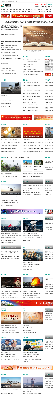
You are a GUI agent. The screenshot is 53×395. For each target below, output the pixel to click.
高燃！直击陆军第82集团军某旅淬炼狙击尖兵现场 (9, 298)
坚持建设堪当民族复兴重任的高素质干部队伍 (8, 242)
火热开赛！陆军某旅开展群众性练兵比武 (30, 297)
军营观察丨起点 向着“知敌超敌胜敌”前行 (8, 205)
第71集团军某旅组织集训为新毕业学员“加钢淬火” (31, 174)
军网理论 (3, 220)
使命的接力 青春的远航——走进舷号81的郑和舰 (9, 295)
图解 (23, 11)
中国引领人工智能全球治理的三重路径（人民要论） (9, 235)
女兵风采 (25, 183)
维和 (42, 9)
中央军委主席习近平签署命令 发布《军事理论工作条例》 (33, 136)
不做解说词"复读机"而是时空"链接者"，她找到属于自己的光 (33, 202)
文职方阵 (25, 341)
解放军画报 (43, 4)
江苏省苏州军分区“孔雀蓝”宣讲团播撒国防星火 (31, 358)
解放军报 (37, 4)
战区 (14, 9)
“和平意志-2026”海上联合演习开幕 (7, 207)
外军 (50, 11)
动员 (47, 9)
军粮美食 (47, 314)
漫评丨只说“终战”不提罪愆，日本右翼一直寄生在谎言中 (32, 231)
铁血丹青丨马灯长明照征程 (27, 261)
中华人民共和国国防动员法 (5, 356)
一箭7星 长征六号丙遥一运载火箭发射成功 (30, 390)
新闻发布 (25, 80)
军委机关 (25, 124)
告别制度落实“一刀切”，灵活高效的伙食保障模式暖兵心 (32, 176)
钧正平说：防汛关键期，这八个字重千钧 (30, 235)
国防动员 (3, 341)
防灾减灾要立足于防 (26, 242)
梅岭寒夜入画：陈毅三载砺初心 (28, 264)
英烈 (32, 11)
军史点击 (3, 249)
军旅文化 (25, 249)
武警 (34, 9)
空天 (47, 11)
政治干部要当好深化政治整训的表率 (7, 244)
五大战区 (47, 124)
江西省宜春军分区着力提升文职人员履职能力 (30, 356)
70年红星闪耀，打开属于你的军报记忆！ (30, 325)
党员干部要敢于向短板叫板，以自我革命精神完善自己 (10, 240)
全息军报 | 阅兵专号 (26, 329)
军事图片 (3, 276)
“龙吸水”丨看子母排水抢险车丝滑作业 (7, 91)
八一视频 (3, 80)
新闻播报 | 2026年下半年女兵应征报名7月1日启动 (31, 205)
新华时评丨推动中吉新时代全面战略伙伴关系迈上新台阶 (32, 237)
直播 (17, 11)
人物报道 (47, 341)
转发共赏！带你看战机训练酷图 (28, 291)
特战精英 (3, 183)
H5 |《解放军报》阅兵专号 (27, 330)
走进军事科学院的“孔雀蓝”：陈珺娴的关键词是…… (32, 352)
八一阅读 (47, 249)
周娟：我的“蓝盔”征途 (26, 204)
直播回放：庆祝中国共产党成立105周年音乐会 (9, 330)
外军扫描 (47, 378)
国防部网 (37, 6)
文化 (39, 11)
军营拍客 (25, 276)
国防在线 (50, 6)
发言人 (28, 11)
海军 (23, 9)
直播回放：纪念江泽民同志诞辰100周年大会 (8, 325)
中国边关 (47, 183)
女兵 (39, 9)
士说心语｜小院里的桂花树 (27, 271)
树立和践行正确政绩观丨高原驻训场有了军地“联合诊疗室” (11, 174)
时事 (7, 11)
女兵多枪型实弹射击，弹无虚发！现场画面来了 (31, 195)
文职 (50, 9)
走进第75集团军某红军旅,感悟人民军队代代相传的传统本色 (33, 173)
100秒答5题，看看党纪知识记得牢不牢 (29, 336)
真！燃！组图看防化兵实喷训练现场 (29, 288)
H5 (24, 314)
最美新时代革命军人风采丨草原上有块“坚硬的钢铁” (9, 204)
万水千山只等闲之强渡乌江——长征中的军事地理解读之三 (11, 293)
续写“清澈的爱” (47, 205)
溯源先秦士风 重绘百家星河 (27, 268)
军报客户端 (43, 6)
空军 (26, 9)
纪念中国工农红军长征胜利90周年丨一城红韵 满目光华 (10, 269)
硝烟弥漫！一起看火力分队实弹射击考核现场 (9, 136)
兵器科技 (3, 378)
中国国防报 (50, 4)
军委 (11, 9)
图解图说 (47, 276)
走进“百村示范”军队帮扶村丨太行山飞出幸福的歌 (9, 176)
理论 (1, 11)
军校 (11, 11)
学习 (1, 9)
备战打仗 (3, 124)
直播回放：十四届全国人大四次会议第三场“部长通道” (10, 332)
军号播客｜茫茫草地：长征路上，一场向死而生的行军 (32, 266)
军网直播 (3, 314)
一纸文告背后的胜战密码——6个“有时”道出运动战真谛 (10, 271)
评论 (4, 11)
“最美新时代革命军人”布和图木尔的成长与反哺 (9, 202)
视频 (14, 11)
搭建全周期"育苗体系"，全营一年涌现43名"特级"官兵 (38, 168)
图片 (20, 11)
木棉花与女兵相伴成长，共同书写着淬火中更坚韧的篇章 (32, 207)
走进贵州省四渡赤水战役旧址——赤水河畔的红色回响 (10, 264)
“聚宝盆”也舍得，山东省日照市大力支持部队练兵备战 (10, 363)
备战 (17, 9)
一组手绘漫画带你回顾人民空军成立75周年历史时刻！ (32, 332)
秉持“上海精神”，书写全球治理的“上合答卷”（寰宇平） (32, 240)
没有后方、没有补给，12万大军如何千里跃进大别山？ (10, 266)
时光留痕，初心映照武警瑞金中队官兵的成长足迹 (31, 298)
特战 (34, 11)
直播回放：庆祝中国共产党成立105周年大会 (8, 329)
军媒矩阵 (47, 56)
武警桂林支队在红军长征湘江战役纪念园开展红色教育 (32, 295)
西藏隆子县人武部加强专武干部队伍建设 (8, 359)
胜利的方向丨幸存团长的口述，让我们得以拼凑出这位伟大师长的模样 (10, 289)
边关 (44, 9)
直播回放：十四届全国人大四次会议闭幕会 (8, 334)
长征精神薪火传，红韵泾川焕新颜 (6, 297)
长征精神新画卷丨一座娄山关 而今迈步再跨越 (8, 291)
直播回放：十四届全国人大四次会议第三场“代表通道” (10, 336)
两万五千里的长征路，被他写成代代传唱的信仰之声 (31, 269)
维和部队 (47, 220)
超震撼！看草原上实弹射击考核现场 (7, 173)
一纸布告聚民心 (3, 268)
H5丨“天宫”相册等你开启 (27, 334)
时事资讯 (47, 80)
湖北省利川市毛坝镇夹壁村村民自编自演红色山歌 (9, 361)
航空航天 (25, 378)
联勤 (32, 9)
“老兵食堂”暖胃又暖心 (48, 330)
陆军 (20, 9)
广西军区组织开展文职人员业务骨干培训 (30, 359)
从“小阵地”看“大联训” (27, 166)
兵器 (44, 11)
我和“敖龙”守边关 (48, 207)
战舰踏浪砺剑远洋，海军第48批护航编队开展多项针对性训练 (11, 196)
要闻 (4, 9)
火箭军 (28, 9)
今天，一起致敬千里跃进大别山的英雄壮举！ (9, 261)
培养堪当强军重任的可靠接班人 (6, 231)
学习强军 (25, 56)
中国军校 (47, 158)
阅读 (42, 11)
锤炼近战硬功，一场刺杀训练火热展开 (29, 293)
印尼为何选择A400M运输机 (6, 390)
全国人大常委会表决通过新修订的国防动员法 (8, 358)
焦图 (7, 9)
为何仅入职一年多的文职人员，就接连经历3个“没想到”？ (32, 361)
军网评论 (25, 220)
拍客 (26, 11)
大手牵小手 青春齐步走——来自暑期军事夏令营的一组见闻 (11, 353)
